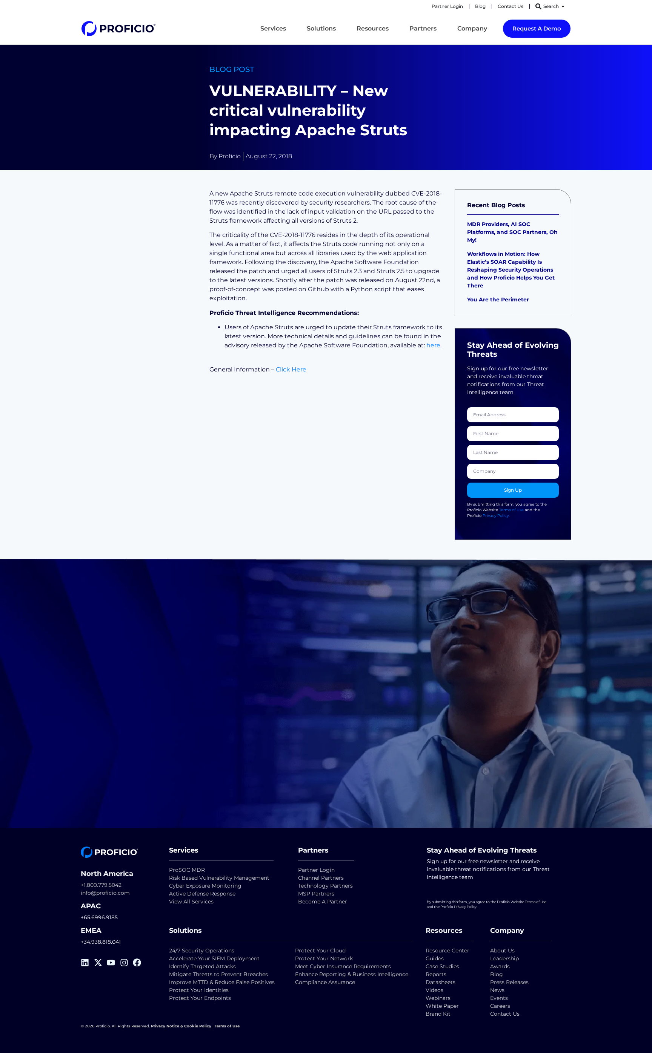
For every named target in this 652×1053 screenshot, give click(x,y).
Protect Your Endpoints (200, 998)
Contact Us (505, 1013)
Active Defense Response (202, 893)
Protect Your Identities (199, 990)
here (433, 345)
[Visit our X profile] (100, 962)
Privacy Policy (496, 515)
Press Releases (509, 982)
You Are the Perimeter (499, 299)
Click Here (291, 369)
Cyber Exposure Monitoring (205, 885)
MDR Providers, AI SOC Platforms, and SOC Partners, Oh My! (512, 232)
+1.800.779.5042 (101, 885)
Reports (437, 974)
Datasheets (440, 982)
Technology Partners (325, 885)
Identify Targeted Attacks (202, 966)
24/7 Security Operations (201, 950)
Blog (496, 974)
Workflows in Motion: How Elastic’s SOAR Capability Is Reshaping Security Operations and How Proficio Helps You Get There (511, 270)
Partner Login (316, 870)
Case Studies (442, 966)
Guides (435, 958)
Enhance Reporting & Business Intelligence (351, 974)
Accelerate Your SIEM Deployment (214, 958)
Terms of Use (511, 509)
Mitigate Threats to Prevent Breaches (218, 974)
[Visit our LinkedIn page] (87, 962)
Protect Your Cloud (321, 950)
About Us (502, 950)
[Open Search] (563, 6)
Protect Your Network (324, 958)
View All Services (191, 901)
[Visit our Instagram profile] (126, 962)
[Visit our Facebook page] (139, 962)
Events (499, 998)
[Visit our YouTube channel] (113, 962)
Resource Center (447, 950)
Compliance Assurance (325, 982)
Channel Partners (321, 877)
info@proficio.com (105, 892)
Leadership (504, 958)
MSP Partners (316, 893)
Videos (434, 990)
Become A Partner (322, 901)
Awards (500, 966)
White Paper (442, 1006)
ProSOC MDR (187, 870)
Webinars (438, 998)
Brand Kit (438, 1013)
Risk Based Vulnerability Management (219, 877)
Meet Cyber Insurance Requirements (343, 966)
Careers (500, 1006)
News (497, 990)
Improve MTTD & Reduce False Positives (222, 982)
